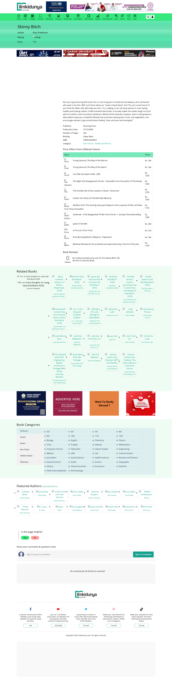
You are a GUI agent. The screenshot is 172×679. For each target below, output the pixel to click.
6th (72, 431)
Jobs (116, 19)
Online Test (68, 19)
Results (97, 19)
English (74, 440)
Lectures (58, 19)
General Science (54, 462)
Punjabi (74, 444)
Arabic (73, 462)
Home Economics (78, 466)
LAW (73, 453)
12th (121, 436)
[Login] (152, 17)
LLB (96, 453)
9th (48, 436)
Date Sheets (89, 19)
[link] (56, 6)
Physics (122, 440)
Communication (126, 453)
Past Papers (78, 19)
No (35, 537)
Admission (49, 19)
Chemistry (99, 440)
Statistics (123, 466)
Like (30, 626)
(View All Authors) (50, 486)
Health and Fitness (103, 143)
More (129, 19)
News (25, 19)
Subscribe (58, 626)
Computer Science (55, 449)
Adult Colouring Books (56, 470)
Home (19, 19)
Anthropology (77, 470)
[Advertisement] (86, 74)
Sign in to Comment (143, 554)
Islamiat (98, 444)
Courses (40, 19)
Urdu (49, 444)
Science (98, 462)
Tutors (122, 19)
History (50, 466)
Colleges (32, 19)
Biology (50, 440)
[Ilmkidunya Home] (29, 7)
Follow (86, 626)
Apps (135, 19)
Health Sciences (102, 457)
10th (73, 436)
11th (97, 436)
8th (120, 431)
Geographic (124, 462)
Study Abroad (107, 19)
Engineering (124, 449)
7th (96, 431)
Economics (99, 466)
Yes (25, 537)
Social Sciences (77, 457)
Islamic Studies (101, 449)
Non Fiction (88, 143)
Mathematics (124, 444)
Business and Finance (128, 457)
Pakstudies (75, 449)
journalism (51, 457)
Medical (50, 453)
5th (48, 431)
